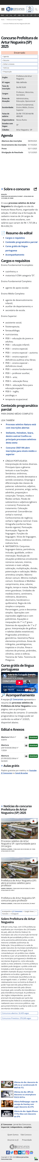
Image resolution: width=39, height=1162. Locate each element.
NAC (2, 15)
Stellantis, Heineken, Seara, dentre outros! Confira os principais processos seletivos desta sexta (21, 437)
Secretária (20, 95)
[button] (26, 737)
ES (35, 15)
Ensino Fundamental (24, 105)
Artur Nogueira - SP (24, 130)
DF (31, 15)
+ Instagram (14, 914)
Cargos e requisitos (15, 237)
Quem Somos (13, 1134)
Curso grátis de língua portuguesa (16, 248)
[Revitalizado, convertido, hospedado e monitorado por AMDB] (36, 1158)
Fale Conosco (26, 1134)
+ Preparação (7, 72)
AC (7, 15)
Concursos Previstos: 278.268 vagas (16, 1018)
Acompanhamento (14, 254)
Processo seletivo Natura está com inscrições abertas (21, 426)
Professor (20, 92)
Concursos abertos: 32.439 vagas (15, 1013)
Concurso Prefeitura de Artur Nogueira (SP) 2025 (16, 23)
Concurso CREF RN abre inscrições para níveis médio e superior (21, 451)
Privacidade (27, 1140)
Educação (20, 101)
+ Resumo (5, 60)
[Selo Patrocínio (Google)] (29, 9)
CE (27, 15)
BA (23, 15)
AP (15, 15)
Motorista (29, 92)
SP (17, 125)
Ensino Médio (21, 107)
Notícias (5, 68)
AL (11, 15)
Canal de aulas (21, 773)
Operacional (30, 101)
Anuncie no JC (13, 1140)
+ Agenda (5, 56)
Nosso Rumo (21, 120)
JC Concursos (16, 699)
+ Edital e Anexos (8, 64)
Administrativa (22, 98)
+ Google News (28, 911)
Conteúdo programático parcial (21, 242)
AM (19, 15)
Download (33, 737)
